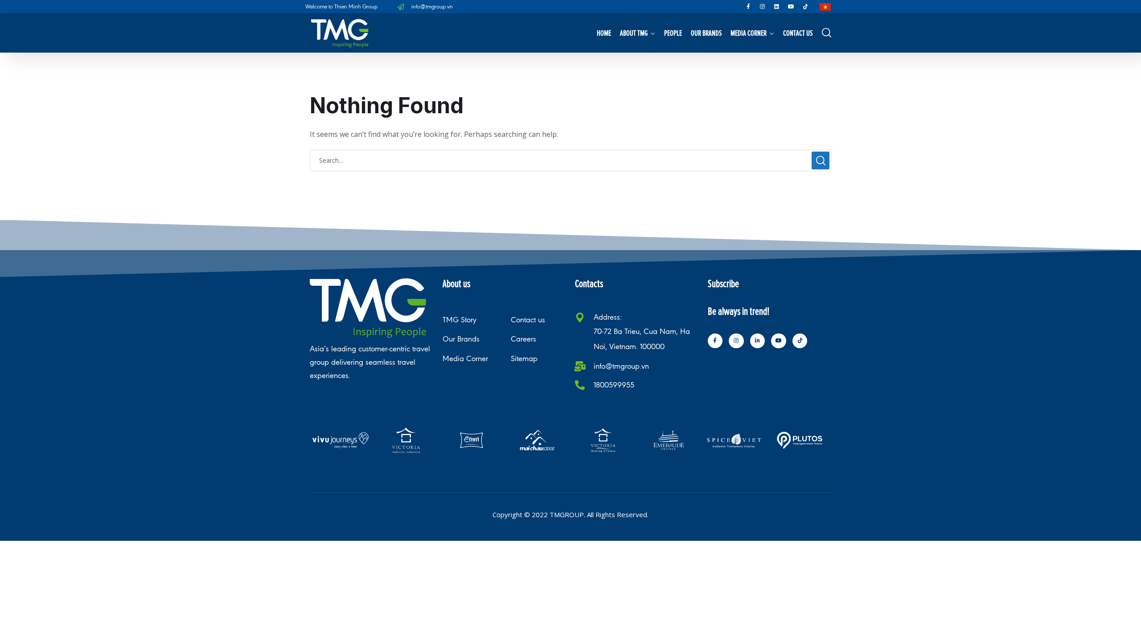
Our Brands (706, 33)
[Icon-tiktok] (805, 6)
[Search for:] (570, 160)
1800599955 (614, 385)
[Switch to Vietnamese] (825, 6)
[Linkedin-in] (757, 341)
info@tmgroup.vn (621, 366)
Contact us (798, 33)
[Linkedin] (777, 6)
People (673, 33)
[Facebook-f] (748, 6)
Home (604, 33)
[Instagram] (762, 6)
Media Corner (749, 33)
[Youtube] (791, 6)
